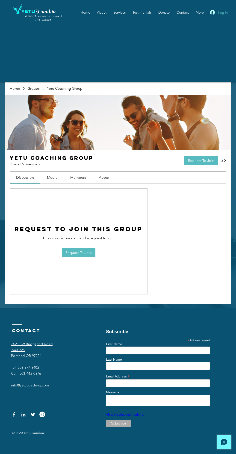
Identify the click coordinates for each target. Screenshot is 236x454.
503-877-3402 (28, 367)
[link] (25, 177)
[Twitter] (33, 414)
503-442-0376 (30, 373)
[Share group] (223, 160)
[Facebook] (14, 414)
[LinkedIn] (23, 414)
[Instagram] (42, 414)
